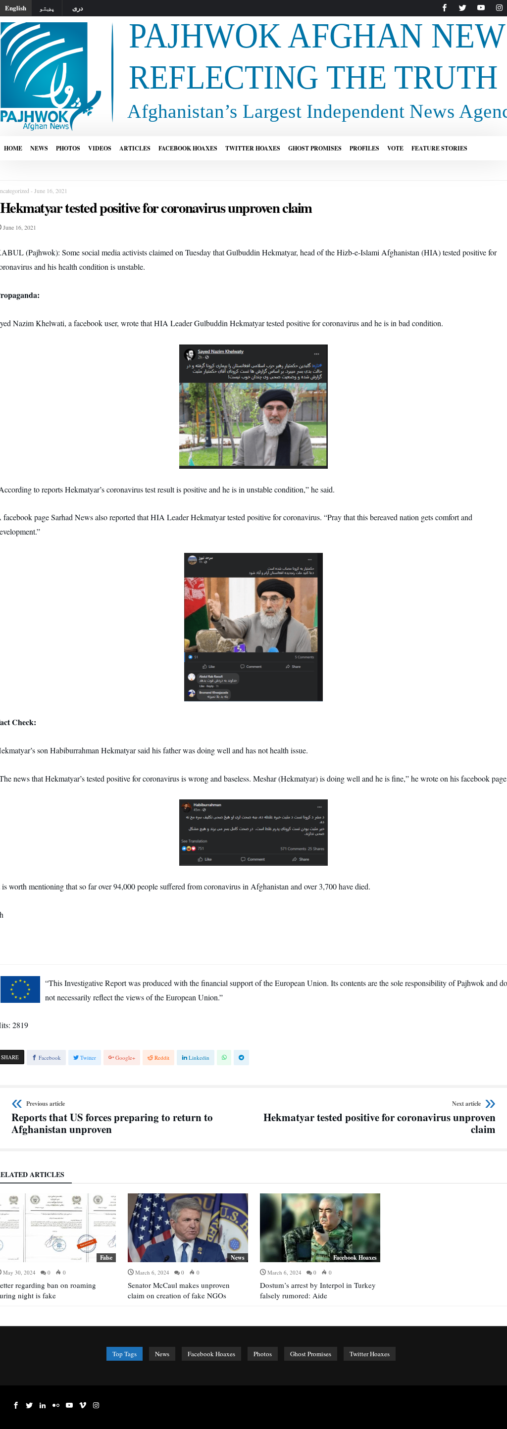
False (106, 1257)
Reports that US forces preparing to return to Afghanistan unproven (112, 1118)
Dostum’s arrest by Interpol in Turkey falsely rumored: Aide (318, 1290)
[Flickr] (56, 1405)
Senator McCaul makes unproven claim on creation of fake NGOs (179, 1290)
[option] (188, 1247)
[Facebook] (444, 8)
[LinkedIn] (43, 1405)
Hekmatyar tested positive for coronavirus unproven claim (378, 1118)
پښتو (47, 7)
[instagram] (499, 8)
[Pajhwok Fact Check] (253, 21)
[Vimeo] (83, 1405)
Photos (263, 1353)
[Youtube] (481, 8)
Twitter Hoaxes (370, 1353)
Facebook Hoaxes (355, 1257)
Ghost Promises (310, 1353)
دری (77, 7)
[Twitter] (462, 8)
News (238, 1257)
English (15, 7)
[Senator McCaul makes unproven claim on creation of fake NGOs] (188, 1227)
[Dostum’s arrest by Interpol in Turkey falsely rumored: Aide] (320, 1227)
